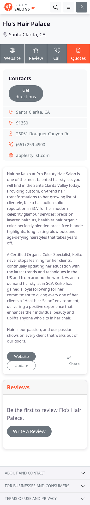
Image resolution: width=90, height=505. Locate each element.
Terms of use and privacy (31, 498)
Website (12, 58)
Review (36, 58)
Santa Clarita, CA (27, 34)
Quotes (78, 58)
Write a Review (29, 431)
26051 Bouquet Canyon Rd (43, 134)
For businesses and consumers (37, 485)
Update (21, 365)
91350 (22, 123)
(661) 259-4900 (30, 144)
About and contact (25, 473)
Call (57, 58)
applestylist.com (33, 155)
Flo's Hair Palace (26, 24)
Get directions (26, 93)
